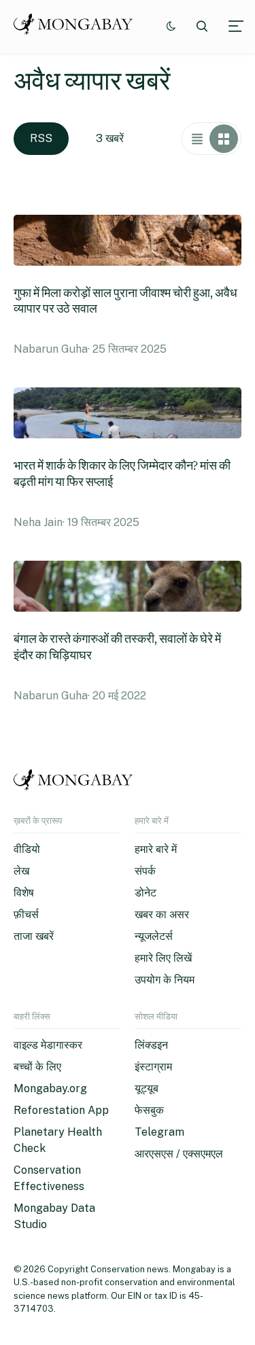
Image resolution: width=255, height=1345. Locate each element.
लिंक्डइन (151, 1044)
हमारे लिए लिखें (163, 957)
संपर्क (145, 870)
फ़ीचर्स (26, 914)
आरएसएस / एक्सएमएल (179, 1153)
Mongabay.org (50, 1088)
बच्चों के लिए (37, 1066)
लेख (21, 870)
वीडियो (27, 849)
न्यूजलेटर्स (154, 936)
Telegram (159, 1131)
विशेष (24, 892)
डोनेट (145, 892)
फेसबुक (149, 1110)
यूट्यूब (146, 1088)
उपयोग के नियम (164, 979)
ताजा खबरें (34, 936)
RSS (41, 138)
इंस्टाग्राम (153, 1066)
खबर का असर (162, 914)
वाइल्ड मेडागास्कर (48, 1044)
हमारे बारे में (156, 849)
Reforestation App (61, 1110)
